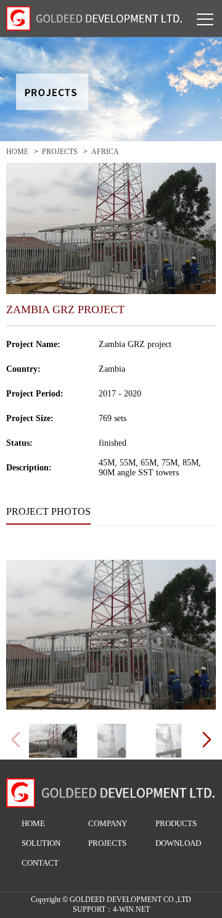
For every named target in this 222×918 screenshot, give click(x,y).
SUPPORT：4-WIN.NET (111, 909)
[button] (206, 739)
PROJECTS (60, 151)
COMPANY (107, 823)
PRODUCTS (176, 823)
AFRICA (105, 151)
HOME (17, 151)
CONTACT (40, 862)
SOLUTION (41, 843)
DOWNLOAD (178, 843)
